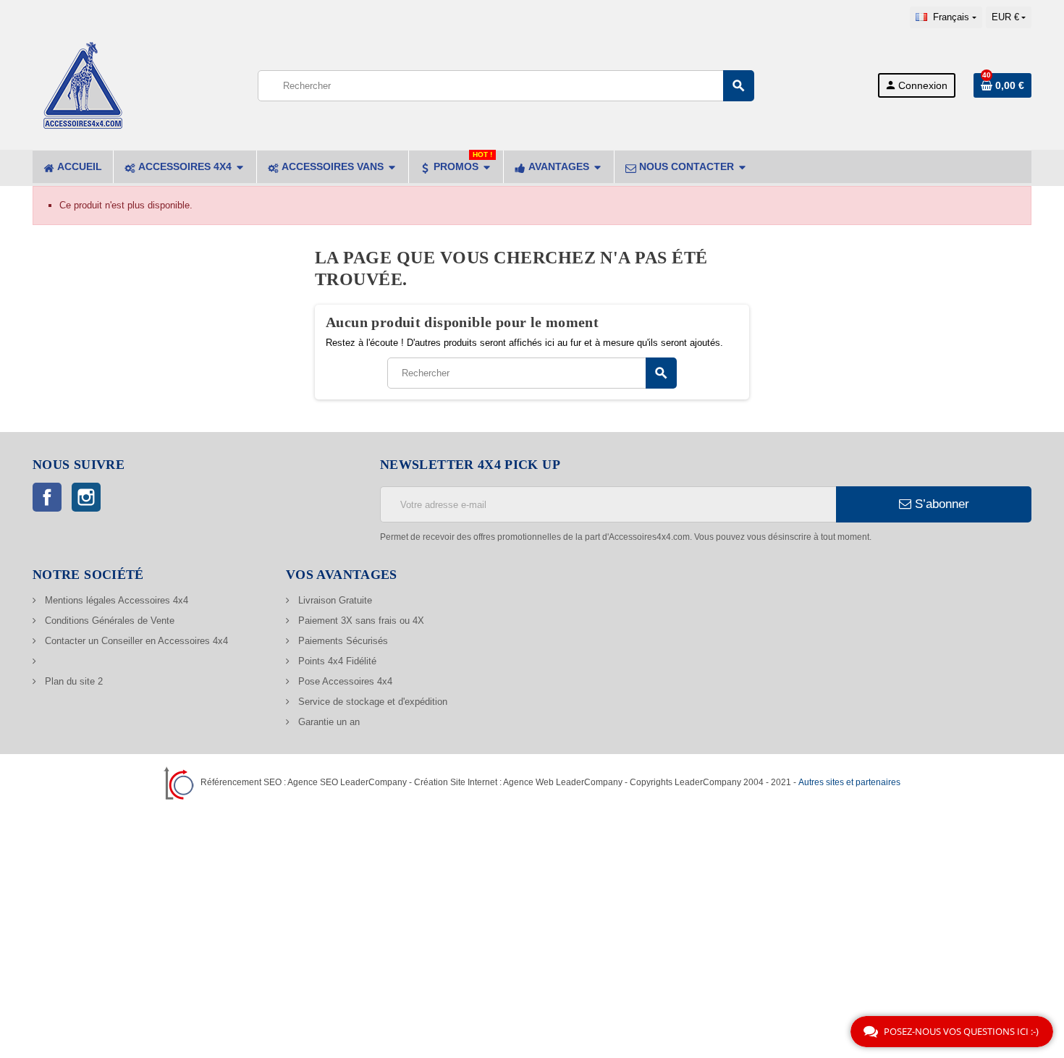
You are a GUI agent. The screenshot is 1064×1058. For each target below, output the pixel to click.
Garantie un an (327, 721)
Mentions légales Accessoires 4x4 (115, 600)
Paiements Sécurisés (341, 640)
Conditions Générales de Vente (108, 620)
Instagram (86, 497)
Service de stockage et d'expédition (371, 701)
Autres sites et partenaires (849, 782)
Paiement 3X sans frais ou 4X (359, 620)
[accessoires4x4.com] (83, 84)
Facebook (47, 497)
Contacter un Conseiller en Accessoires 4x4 (135, 640)
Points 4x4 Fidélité (335, 661)
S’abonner (940, 504)
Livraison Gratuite (333, 600)
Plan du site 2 (72, 681)
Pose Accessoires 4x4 (343, 681)
